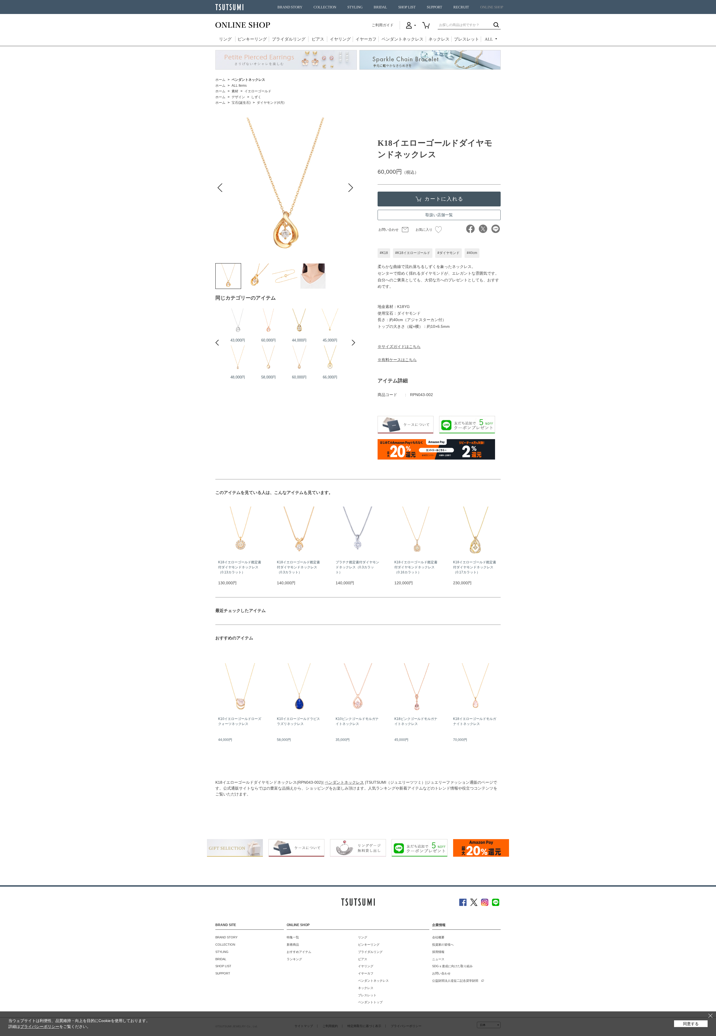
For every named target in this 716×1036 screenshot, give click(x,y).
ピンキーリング (252, 39)
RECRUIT (461, 7)
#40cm (472, 253)
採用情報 (438, 951)
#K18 (384, 253)
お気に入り (424, 230)
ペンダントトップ (370, 1002)
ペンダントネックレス (402, 39)
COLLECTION (325, 7)
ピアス (318, 39)
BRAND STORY (289, 7)
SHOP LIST (407, 7)
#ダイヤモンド (448, 253)
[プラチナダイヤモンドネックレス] (237, 321)
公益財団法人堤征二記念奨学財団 (455, 980)
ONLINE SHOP (491, 7)
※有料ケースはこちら (397, 359)
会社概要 (438, 937)
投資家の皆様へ (443, 944)
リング (225, 39)
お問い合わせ (388, 230)
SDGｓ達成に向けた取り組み (452, 966)
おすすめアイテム (299, 951)
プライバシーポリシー (39, 1026)
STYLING (354, 7)
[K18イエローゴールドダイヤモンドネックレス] (228, 276)
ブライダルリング (288, 39)
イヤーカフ (365, 39)
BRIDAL (380, 7)
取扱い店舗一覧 (439, 215)
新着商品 (293, 944)
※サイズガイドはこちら (399, 346)
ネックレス (438, 39)
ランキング (294, 959)
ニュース (438, 959)
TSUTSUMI (229, 7)
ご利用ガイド (383, 25)
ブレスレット (466, 39)
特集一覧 (293, 937)
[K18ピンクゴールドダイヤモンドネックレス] (268, 321)
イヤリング (340, 39)
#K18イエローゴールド (412, 253)
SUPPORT (434, 7)
